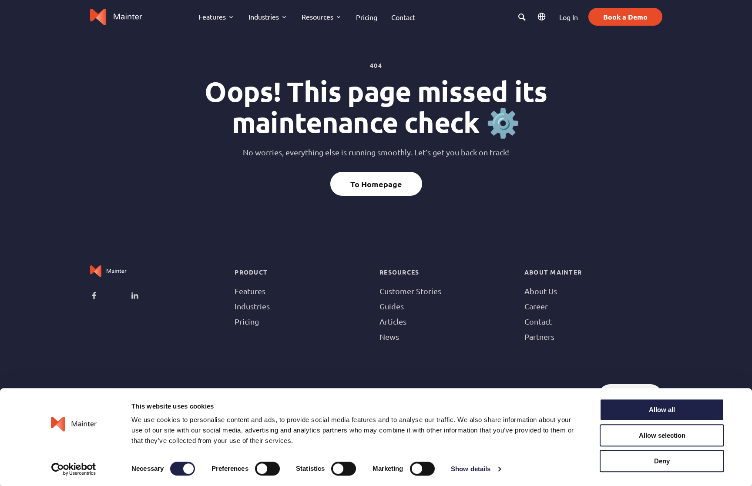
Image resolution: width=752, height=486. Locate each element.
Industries (252, 306)
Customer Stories (410, 290)
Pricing (366, 17)
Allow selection (662, 435)
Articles (392, 321)
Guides (391, 306)
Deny (662, 461)
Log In (568, 17)
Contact (403, 17)
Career (536, 306)
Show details (470, 469)
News (389, 336)
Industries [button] (263, 16)
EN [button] (543, 17)
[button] (522, 17)
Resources (399, 272)
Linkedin (146, 296)
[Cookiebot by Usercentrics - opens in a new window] (74, 469)
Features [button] (212, 16)
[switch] (267, 469)
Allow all (662, 409)
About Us (540, 290)
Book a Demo (625, 16)
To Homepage (376, 184)
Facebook (107, 296)
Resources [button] (317, 16)
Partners (539, 336)
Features (250, 290)
